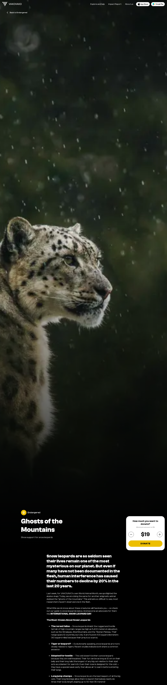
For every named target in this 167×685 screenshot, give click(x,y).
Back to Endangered (18, 12)
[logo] (12, 4)
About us (129, 4)
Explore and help (97, 4)
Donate (145, 543)
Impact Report (114, 4)
